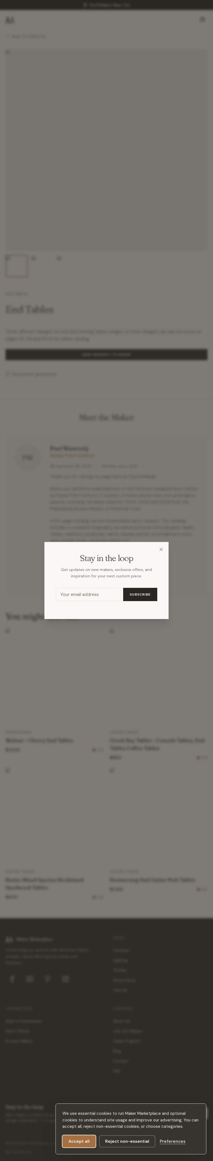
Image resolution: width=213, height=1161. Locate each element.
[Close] (161, 549)
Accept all (79, 1141)
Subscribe (140, 594)
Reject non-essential (127, 1141)
